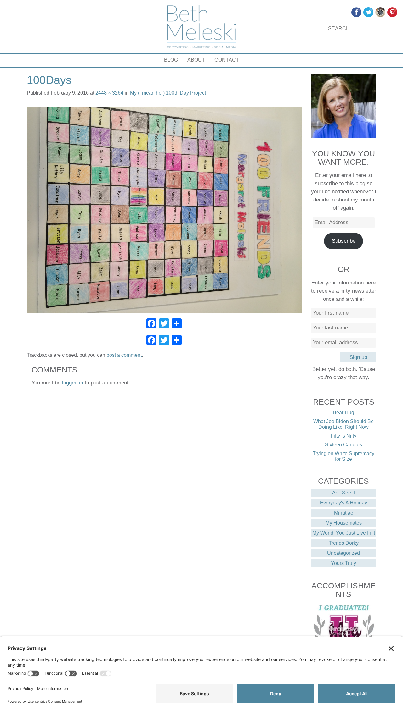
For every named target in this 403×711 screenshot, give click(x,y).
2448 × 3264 (109, 93)
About (196, 60)
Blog (171, 60)
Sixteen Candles (343, 444)
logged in (72, 383)
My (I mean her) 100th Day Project (168, 93)
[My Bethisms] (201, 26)
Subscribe (343, 241)
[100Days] (164, 210)
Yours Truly (343, 563)
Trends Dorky (344, 543)
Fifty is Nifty (343, 435)
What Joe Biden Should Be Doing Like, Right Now (343, 424)
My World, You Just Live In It (343, 533)
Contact (226, 60)
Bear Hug (343, 412)
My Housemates (344, 523)
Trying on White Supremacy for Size (343, 456)
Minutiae (343, 512)
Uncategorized (343, 553)
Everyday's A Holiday (343, 502)
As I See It (343, 492)
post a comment (124, 355)
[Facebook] (151, 324)
